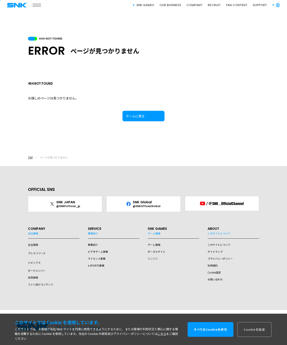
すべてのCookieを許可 (210, 329)
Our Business (170, 5)
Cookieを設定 (254, 329)
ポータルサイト (156, 251)
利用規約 (213, 265)
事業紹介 (93, 244)
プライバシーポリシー (220, 258)
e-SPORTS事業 (96, 265)
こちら (161, 334)
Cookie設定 (214, 272)
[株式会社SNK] (15, 5)
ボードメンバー (37, 270)
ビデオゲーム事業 (98, 251)
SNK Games (145, 5)
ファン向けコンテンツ (40, 284)
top (30, 157)
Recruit (214, 5)
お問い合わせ (215, 279)
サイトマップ (215, 251)
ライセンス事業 (96, 258)
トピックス (34, 262)
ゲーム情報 (154, 244)
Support (260, 5)
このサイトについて (219, 244)
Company (194, 5)
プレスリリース (36, 253)
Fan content (236, 5)
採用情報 (33, 277)
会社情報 (33, 244)
